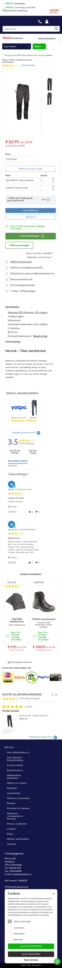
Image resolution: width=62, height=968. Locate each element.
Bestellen (12, 788)
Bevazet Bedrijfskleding (18, 20)
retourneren (15, 3)
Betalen (11, 803)
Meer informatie (31, 960)
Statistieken (19, 933)
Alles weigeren (31, 954)
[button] (14, 506)
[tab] (15, 450)
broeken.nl (13, 37)
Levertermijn (13, 793)
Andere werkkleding (47, 39)
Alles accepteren (31, 946)
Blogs (10, 834)
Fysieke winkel (15, 765)
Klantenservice (15, 770)
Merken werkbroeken (18, 839)
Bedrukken (31, 217)
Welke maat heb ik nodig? (31, 168)
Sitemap (11, 844)
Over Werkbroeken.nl (18, 752)
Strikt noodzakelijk (22, 921)
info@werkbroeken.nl (21, 874)
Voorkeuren (19, 928)
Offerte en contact (17, 783)
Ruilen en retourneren (18, 798)
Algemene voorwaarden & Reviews (15, 816)
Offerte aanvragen (19, 245)
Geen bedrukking (30, 210)
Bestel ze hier (40, 336)
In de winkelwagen (32, 236)
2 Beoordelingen (27, 65)
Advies (38, 46)
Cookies (11, 829)
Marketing (18, 939)
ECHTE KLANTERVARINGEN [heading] (21, 694)
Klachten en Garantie (18, 808)
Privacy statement (17, 824)
